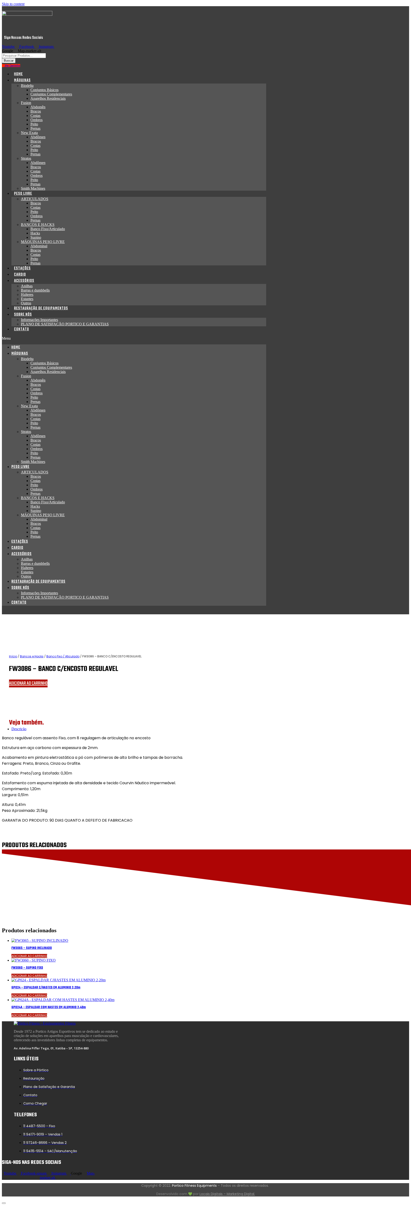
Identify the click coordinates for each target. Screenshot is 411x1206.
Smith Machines (33, 188)
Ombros (36, 120)
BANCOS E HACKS (37, 225)
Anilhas (27, 286)
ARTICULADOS (34, 199)
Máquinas (22, 80)
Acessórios (24, 281)
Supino (35, 237)
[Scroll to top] (4, 1203)
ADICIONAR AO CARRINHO (28, 683)
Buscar (9, 60)
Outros (26, 303)
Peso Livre (23, 194)
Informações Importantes (39, 320)
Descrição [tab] (18, 729)
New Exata (29, 133)
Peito (34, 124)
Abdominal (38, 246)
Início (13, 656)
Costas (35, 116)
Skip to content (13, 4)
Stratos (26, 158)
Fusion (26, 103)
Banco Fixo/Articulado (47, 229)
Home (18, 74)
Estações (22, 268)
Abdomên (37, 107)
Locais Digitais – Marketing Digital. (227, 1193)
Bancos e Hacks (32, 656)
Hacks (35, 233)
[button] (134, 338)
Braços (35, 111)
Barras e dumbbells (35, 290)
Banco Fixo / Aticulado (62, 656)
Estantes (27, 299)
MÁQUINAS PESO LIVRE (43, 242)
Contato (21, 329)
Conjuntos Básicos (44, 90)
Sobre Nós (23, 315)
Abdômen (37, 137)
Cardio (20, 275)
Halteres (27, 295)
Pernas (35, 128)
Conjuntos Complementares (51, 94)
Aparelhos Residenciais (48, 98)
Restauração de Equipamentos (41, 308)
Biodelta (27, 86)
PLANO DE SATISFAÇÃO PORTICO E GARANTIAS (65, 324)
